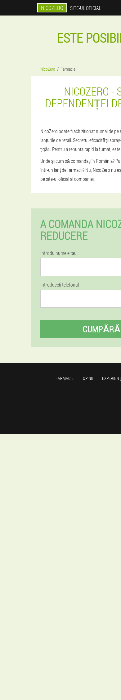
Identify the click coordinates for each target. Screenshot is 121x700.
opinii (88, 378)
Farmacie (65, 378)
